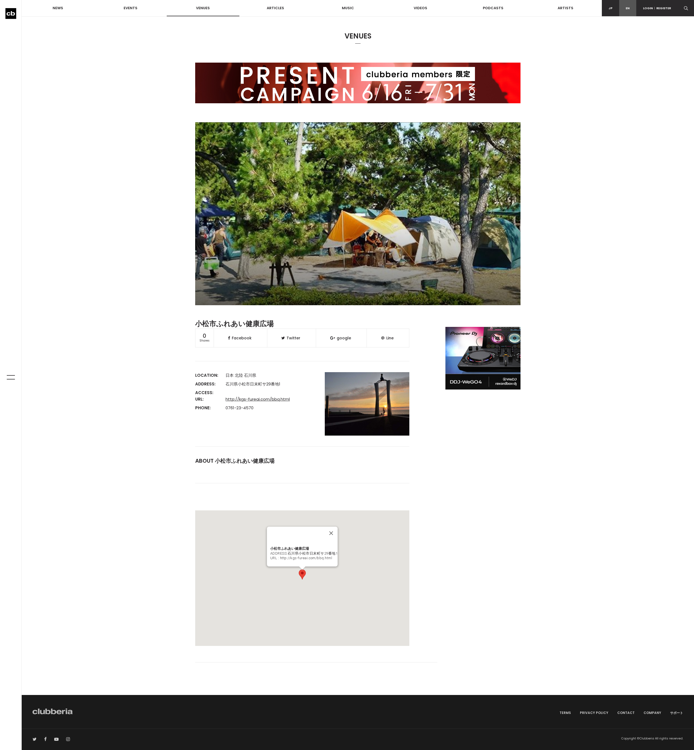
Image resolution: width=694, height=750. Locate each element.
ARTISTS (565, 8)
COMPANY (652, 712)
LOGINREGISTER (657, 8)
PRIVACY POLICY (594, 712)
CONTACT (626, 712)
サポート (676, 712)
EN (627, 8)
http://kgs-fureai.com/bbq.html (258, 399)
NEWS (58, 8)
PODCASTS (493, 8)
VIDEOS (420, 8)
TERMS (565, 712)
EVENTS (130, 8)
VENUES (203, 8)
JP (610, 8)
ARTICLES (275, 8)
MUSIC (348, 8)
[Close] (331, 533)
